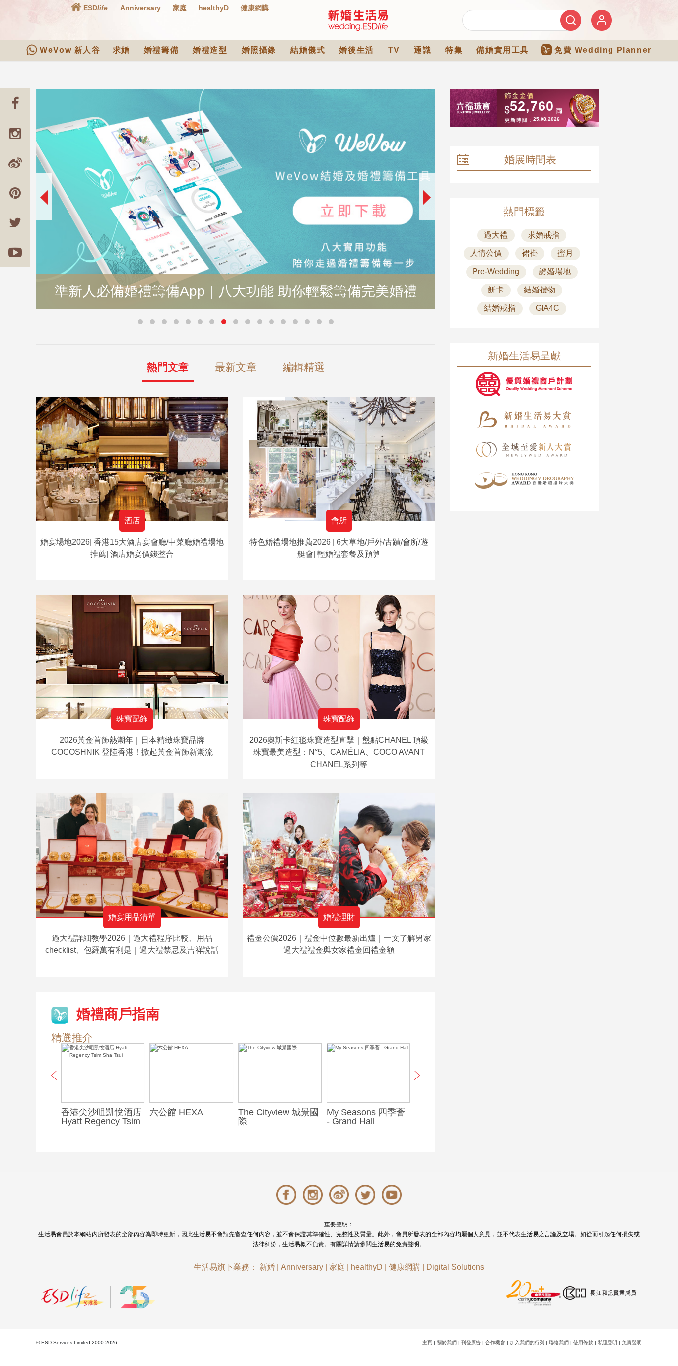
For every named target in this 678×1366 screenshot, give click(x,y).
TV (394, 50)
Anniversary (140, 8)
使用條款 (583, 1342)
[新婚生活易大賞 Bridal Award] (524, 419)
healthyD (214, 8)
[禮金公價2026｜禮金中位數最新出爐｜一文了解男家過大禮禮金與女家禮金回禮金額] (339, 855)
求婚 (121, 50)
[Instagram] (15, 133)
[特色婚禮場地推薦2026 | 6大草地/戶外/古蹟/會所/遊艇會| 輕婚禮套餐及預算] (339, 459)
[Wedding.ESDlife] (358, 20)
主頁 (427, 1342)
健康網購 (255, 8)
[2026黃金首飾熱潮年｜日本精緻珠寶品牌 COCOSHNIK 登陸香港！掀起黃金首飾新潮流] (132, 657)
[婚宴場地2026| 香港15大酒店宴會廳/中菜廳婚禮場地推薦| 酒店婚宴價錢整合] (132, 459)
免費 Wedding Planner (603, 50)
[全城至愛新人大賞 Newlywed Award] (524, 449)
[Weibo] (15, 163)
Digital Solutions (455, 1267)
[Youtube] (15, 252)
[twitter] (15, 222)
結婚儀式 (307, 50)
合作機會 (495, 1342)
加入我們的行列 (527, 1342)
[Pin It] (15, 193)
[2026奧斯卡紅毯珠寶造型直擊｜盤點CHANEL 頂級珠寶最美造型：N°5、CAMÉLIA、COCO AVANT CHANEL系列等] (339, 657)
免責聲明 (407, 1244)
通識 (422, 50)
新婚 (267, 1267)
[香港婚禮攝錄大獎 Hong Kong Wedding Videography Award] (524, 480)
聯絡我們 (559, 1342)
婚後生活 (356, 50)
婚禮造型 (210, 50)
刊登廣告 (471, 1342)
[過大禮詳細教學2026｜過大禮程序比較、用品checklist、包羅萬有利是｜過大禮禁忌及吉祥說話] (132, 855)
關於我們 (447, 1342)
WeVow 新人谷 (70, 50)
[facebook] (15, 103)
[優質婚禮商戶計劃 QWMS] (524, 384)
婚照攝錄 (259, 50)
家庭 (180, 8)
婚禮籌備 (161, 50)
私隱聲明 (607, 1342)
